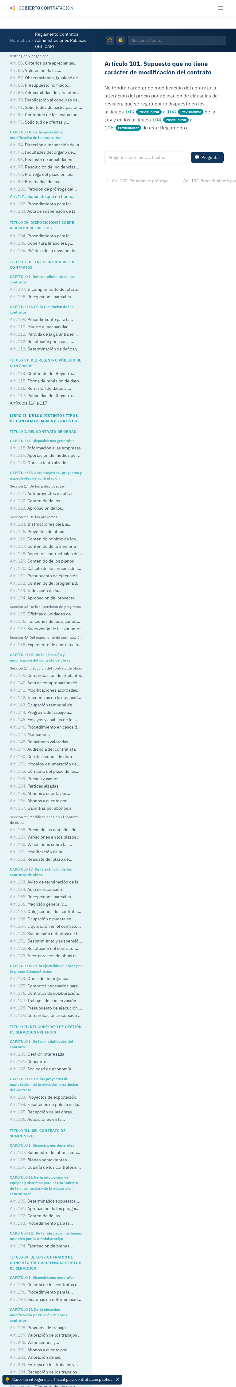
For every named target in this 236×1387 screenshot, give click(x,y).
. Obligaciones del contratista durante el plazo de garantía (45, 912)
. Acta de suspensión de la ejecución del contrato (42, 211)
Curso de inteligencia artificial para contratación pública (62, 1379)
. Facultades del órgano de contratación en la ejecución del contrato (41, 152)
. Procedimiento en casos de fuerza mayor (45, 727)
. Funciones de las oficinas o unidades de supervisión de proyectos (44, 621)
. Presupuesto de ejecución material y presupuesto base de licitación (44, 576)
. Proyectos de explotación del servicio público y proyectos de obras (43, 1097)
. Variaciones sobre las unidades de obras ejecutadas (39, 845)
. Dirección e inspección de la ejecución (44, 145)
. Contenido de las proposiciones (35, 1216)
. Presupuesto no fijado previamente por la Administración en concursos (46, 85)
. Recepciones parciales (40, 296)
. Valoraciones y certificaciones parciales (33, 1343)
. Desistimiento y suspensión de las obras (45, 941)
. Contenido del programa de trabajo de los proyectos (45, 583)
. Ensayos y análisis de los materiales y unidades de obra (42, 720)
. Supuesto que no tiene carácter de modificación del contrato (45, 197)
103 (129, 112)
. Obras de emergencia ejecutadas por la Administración (41, 979)
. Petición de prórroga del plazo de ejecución (41, 189)
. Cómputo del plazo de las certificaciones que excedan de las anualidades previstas (43, 772)
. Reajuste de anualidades (41, 159)
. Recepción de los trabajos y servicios (45, 1372)
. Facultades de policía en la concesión (44, 1105)
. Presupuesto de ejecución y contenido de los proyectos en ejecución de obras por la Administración (45, 1008)
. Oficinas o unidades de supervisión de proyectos (40, 614)
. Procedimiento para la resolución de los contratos (39, 320)
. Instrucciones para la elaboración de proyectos (39, 524)
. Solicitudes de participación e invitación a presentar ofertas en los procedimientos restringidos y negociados (46, 108)
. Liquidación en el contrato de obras (43, 926)
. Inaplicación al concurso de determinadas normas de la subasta (44, 100)
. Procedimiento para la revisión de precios (39, 236)
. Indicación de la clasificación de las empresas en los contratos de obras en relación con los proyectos (44, 591)
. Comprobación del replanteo (46, 675)
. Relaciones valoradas (39, 742)
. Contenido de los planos (42, 561)
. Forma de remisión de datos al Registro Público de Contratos (45, 381)
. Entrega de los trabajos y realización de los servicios (42, 1365)
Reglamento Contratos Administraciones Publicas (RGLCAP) (60, 40)
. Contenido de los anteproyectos (35, 501)
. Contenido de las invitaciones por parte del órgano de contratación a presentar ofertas (46, 115)
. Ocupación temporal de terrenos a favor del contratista (41, 705)
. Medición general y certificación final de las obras (38, 904)
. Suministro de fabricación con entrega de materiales (43, 1153)
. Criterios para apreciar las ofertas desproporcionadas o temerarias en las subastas (42, 63)
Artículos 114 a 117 (28, 403)
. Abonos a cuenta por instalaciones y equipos (38, 801)
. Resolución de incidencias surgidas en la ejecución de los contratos (43, 167)
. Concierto (28, 1061)
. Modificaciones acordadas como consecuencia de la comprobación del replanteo (43, 690)
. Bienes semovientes (38, 1160)
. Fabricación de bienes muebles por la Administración (39, 1246)
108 (171, 112)
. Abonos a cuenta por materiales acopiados (38, 794)
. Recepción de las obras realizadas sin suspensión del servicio (41, 1112)
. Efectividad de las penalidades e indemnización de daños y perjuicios (41, 182)
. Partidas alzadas (34, 786)
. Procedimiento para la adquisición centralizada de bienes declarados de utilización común (43, 1223)
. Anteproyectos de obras (41, 493)
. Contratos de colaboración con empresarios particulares (44, 993)
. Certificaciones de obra (41, 756)
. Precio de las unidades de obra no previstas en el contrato (43, 830)
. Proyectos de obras (37, 531)
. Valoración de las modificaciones (35, 1357)
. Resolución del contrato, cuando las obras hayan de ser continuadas (42, 949)
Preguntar (210, 157)
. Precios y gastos (34, 778)
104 (156, 120)
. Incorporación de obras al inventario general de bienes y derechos (43, 956)
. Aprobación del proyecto (42, 598)
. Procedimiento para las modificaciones (41, 204)
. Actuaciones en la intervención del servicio (35, 1119)
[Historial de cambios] (120, 40)
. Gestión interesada (37, 1054)
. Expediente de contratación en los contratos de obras (45, 645)
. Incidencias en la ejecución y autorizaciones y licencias (45, 698)
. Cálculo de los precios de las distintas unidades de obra (46, 569)
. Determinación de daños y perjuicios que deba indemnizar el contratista (43, 349)
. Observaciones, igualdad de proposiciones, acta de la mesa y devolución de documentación (44, 78)
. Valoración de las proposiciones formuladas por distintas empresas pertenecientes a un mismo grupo (45, 71)
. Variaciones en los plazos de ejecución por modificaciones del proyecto (46, 837)
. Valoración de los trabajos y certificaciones (45, 1335)
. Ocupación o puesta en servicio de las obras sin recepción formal (43, 919)
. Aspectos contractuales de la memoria (44, 554)
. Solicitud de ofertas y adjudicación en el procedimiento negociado (42, 122)
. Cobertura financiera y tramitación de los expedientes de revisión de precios (43, 243)
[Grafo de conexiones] (110, 40)
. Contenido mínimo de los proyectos (43, 539)
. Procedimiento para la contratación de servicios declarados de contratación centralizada (45, 1292)
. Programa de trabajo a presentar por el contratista (39, 712)
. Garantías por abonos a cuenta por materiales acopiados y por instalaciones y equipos (43, 808)
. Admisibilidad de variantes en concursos (46, 93)
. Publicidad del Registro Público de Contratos (41, 396)
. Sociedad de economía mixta (40, 1069)
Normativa (20, 40)
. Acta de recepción (36, 889)
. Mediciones (30, 734)
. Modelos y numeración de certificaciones (43, 764)
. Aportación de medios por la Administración (45, 455)
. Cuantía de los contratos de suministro (45, 1167)
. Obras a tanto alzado (38, 462)
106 (109, 127)
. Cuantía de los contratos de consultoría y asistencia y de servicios (45, 1285)
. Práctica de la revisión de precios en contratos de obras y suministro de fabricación (42, 251)
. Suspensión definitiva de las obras (45, 934)
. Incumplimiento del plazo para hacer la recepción (43, 289)
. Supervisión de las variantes (45, 628)
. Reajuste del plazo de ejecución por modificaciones (39, 859)
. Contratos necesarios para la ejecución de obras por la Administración (46, 986)
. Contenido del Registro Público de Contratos (41, 374)
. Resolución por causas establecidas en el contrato (40, 342)
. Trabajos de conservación (43, 1000)
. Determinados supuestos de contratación (46, 1201)
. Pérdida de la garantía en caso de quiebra (42, 334)
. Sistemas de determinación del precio (45, 1300)
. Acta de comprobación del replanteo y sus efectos (43, 683)
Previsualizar (149, 112)
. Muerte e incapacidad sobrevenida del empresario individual (39, 327)
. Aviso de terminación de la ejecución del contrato (44, 882)
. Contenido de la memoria (43, 546)
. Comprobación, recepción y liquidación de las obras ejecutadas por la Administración (45, 1016)
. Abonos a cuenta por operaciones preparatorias (38, 1350)
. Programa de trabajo (38, 1327)
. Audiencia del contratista (43, 749)
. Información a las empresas (45, 448)
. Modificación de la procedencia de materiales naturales (45, 852)
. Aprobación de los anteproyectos (36, 508)
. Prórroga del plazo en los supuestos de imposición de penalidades (41, 175)
